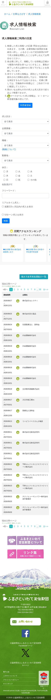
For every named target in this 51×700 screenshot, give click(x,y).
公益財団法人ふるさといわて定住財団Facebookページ (25, 644)
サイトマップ (8, 684)
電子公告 (6, 672)
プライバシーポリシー (11, 680)
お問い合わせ (26, 621)
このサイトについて (10, 676)
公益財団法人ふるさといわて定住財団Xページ (25, 664)
